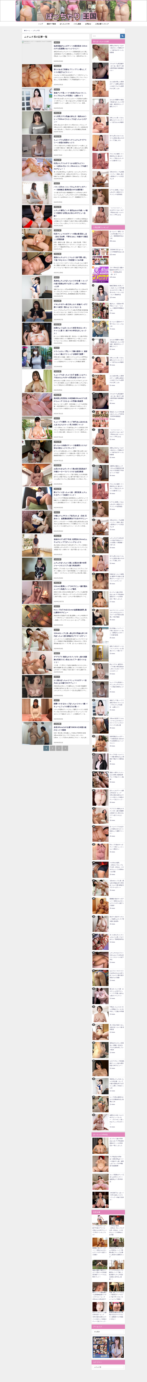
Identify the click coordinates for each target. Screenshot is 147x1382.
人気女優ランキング (102, 24)
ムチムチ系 (57, 300)
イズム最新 (77, 24)
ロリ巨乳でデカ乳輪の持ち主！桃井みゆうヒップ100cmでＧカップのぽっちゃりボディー (70, 119)
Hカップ (57, 42)
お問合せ (88, 24)
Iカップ (56, 277)
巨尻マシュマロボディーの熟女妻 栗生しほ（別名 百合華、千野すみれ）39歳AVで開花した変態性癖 (71, 236)
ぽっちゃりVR (65, 24)
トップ (40, 24)
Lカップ (57, 89)
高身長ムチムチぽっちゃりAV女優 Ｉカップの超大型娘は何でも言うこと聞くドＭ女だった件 (71, 283)
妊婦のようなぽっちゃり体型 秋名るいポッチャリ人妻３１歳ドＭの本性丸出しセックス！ (70, 330)
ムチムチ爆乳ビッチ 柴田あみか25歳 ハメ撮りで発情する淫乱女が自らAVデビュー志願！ (71, 213)
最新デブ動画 (51, 24)
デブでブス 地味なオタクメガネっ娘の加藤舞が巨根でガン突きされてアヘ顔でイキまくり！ (70, 659)
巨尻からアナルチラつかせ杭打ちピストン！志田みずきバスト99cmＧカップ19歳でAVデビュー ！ (71, 166)
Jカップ (57, 183)
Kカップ (57, 512)
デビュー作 (57, 65)
